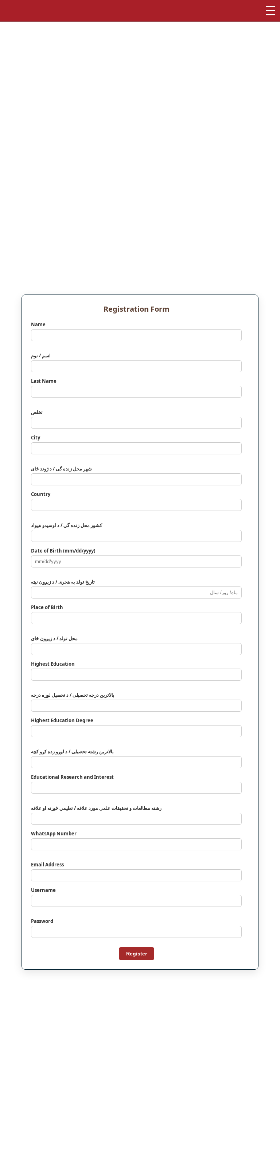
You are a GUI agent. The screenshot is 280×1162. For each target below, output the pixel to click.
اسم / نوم (41, 355)
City (35, 437)
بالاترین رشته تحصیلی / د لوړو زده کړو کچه (72, 751)
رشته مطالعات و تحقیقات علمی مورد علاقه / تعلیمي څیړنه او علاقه (96, 808)
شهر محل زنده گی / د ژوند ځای (61, 468)
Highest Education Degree (62, 720)
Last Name (44, 381)
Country (40, 494)
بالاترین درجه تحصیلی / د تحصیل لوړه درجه (72, 695)
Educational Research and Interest (72, 777)
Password (42, 921)
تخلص (37, 412)
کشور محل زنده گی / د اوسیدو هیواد (66, 525)
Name (38, 324)
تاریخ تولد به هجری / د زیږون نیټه (63, 581)
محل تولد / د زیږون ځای (54, 638)
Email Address (47, 864)
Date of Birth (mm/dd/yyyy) (63, 550)
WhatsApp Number (54, 833)
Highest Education (53, 664)
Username (43, 890)
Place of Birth (47, 607)
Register (136, 954)
